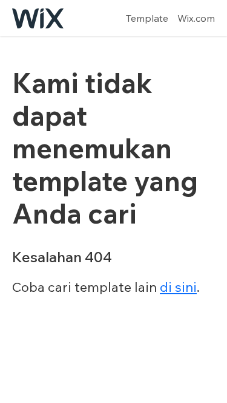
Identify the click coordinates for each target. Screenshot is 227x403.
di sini (178, 287)
